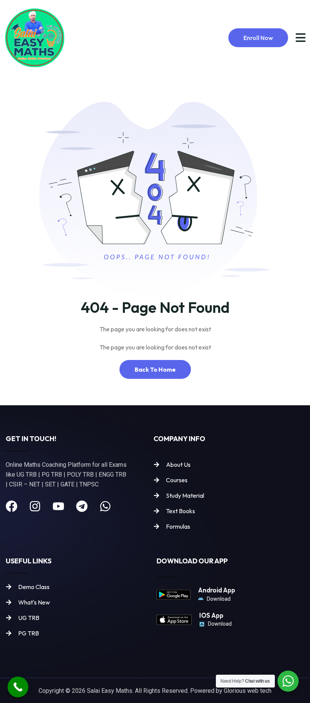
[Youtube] (58, 506)
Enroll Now (258, 38)
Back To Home (155, 369)
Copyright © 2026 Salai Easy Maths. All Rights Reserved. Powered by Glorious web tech (155, 690)
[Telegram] (82, 506)
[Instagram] (35, 506)
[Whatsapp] (105, 506)
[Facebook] (11, 506)
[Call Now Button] (18, 687)
